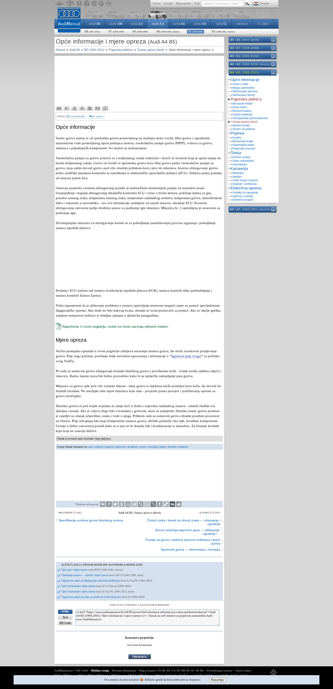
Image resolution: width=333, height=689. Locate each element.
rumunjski (152, 446)
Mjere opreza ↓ (97, 116)
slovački (171, 446)
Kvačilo (236, 137)
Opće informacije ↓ (76, 116)
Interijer (237, 176)
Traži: (197, 3)
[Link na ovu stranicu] (97, 108)
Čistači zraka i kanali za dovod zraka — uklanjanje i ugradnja (183, 522)
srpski (142, 446)
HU (202, 670)
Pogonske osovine (243, 148)
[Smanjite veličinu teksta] (66, 108)
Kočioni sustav (241, 157)
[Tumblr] (159, 504)
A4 (158, 24)
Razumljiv (217, 680)
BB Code (65, 623)
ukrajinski (132, 446)
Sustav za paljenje (243, 129)
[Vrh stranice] (273, 675)
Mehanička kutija (242, 141)
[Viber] (140, 504)
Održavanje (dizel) (243, 95)
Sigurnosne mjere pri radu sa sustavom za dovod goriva (103, 597)
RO (188, 670)
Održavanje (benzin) (245, 91)
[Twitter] (115, 504)
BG (164, 670)
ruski (90, 446)
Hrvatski (264, 3)
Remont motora (241, 110)
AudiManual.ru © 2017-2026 (71, 670)
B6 (140, 31)
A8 (200, 24)
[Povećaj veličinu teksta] (82, 108)
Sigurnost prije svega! (186, 356)
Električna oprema (246, 188)
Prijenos (237, 133)
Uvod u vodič (240, 84)
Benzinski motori (242, 103)
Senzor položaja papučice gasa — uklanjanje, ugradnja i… (187, 531)
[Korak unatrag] (59, 108)
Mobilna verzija (100, 670)
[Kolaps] (273, 72)
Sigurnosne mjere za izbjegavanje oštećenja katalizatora (106, 580)
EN (159, 670)
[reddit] (178, 504)
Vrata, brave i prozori (245, 180)
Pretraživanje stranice (219, 670)
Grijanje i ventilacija (244, 184)
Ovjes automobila (243, 160)
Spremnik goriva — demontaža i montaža (190, 549)
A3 (136, 24)
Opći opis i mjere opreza (92, 569)
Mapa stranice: (148, 670)
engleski (98, 446)
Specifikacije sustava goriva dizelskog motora (90, 520)
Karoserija (239, 168)
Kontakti (168, 3)
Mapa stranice (183, 3)
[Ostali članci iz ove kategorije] (90, 108)
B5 (195, 31)
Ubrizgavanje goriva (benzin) (250, 118)
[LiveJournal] (153, 504)
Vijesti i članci (243, 670)
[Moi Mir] (128, 504)
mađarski (183, 446)
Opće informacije (245, 80)
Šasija (236, 153)
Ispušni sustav (241, 125)
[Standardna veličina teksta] (74, 108)
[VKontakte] (102, 504)
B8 (92, 31)
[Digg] (172, 504)
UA (174, 670)
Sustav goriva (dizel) (245, 121)
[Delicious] (166, 504)
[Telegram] (134, 504)
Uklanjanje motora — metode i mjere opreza (102, 575)
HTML (65, 611)
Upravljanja (239, 164)
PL (193, 670)
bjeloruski (121, 446)
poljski (162, 446)
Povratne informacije (124, 670)
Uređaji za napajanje (245, 192)
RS (178, 670)
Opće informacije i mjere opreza (96, 586)
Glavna (156, 3)
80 (94, 24)
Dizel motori (239, 107)
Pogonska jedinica (246, 99)
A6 (179, 24)
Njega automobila (243, 87)
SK (197, 670)
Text (65, 617)
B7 (116, 31)
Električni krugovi (242, 199)
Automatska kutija (243, 145)
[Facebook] (109, 504)
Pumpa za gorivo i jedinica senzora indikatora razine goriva (182, 541)
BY (169, 670)
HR (183, 670)
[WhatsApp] (147, 504)
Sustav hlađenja (242, 114)
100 (115, 24)
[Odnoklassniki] (121, 504)
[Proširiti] (273, 40)
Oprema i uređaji (242, 196)
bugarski (109, 446)
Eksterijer (238, 173)
